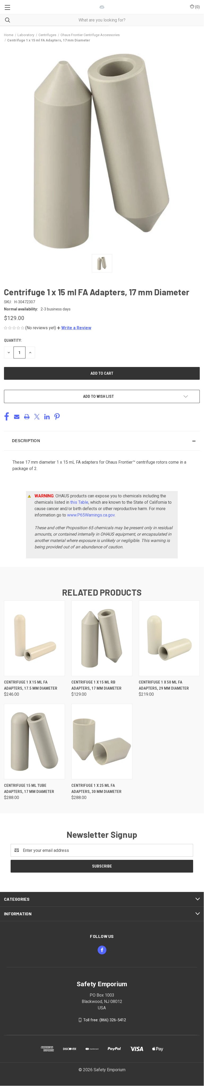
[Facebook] (6, 416)
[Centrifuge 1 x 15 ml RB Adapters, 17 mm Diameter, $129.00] (101, 638)
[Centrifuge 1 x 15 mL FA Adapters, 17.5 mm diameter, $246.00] (34, 638)
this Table (79, 502)
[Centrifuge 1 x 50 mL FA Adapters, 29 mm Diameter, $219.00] (169, 638)
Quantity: (13, 340)
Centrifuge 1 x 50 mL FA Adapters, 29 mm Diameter (164, 685)
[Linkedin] (47, 416)
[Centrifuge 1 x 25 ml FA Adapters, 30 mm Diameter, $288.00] (101, 741)
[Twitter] (37, 416)
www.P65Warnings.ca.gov (91, 515)
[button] (74, 327)
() (197, 7)
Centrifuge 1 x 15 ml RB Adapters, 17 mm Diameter (96, 685)
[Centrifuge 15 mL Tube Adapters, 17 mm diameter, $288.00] (34, 741)
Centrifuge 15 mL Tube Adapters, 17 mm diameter (29, 788)
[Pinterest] (57, 416)
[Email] (16, 416)
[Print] (26, 416)
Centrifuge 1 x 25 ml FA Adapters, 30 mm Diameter (96, 788)
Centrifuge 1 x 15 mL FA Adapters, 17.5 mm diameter (30, 685)
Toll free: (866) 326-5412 (104, 1020)
